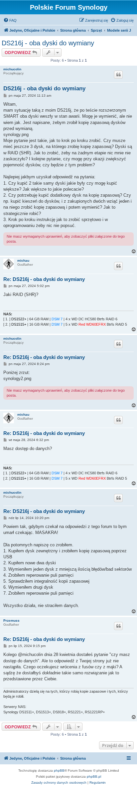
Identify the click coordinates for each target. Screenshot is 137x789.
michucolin (12, 69)
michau (23, 260)
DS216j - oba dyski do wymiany (48, 43)
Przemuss (11, 620)
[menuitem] (10, 20)
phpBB (59, 770)
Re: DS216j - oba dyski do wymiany (44, 279)
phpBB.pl (94, 776)
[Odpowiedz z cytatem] (118, 75)
